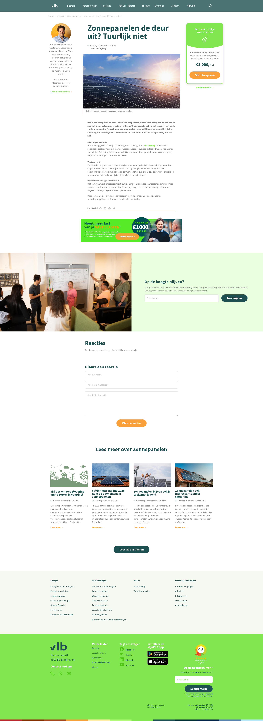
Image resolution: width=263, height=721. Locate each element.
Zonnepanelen (74, 16)
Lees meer (55, 527)
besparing (150, 145)
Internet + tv (181, 595)
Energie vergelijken (59, 591)
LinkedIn (130, 660)
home (51, 16)
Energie (71, 5)
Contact (175, 5)
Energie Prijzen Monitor (61, 614)
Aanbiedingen (181, 605)
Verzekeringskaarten (102, 610)
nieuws (60, 16)
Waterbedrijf (139, 586)
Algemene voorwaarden (156, 705)
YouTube (130, 665)
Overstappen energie (60, 600)
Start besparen (205, 75)
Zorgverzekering (100, 605)
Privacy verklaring (153, 707)
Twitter (129, 655)
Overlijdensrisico (100, 600)
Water (137, 580)
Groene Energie (57, 605)
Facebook (130, 649)
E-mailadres (150, 296)
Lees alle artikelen (131, 549)
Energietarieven (57, 595)
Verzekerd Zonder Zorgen (104, 586)
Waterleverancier (142, 591)
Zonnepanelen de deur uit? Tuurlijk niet (102, 16)
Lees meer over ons (60, 91)
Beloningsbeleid (99, 614)
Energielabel (56, 610)
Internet (106, 5)
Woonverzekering (100, 595)
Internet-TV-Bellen (101, 662)
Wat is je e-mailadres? (93, 382)
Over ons (159, 5)
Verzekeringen (90, 5)
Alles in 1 (179, 591)
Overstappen (181, 600)
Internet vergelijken (184, 586)
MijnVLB (191, 5)
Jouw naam (90, 372)
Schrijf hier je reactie (93, 393)
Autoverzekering (100, 591)
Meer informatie (203, 87)
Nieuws (146, 5)
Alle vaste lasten (127, 5)
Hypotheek (97, 657)
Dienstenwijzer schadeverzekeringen (109, 619)
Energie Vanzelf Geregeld (62, 586)
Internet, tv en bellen (185, 580)
